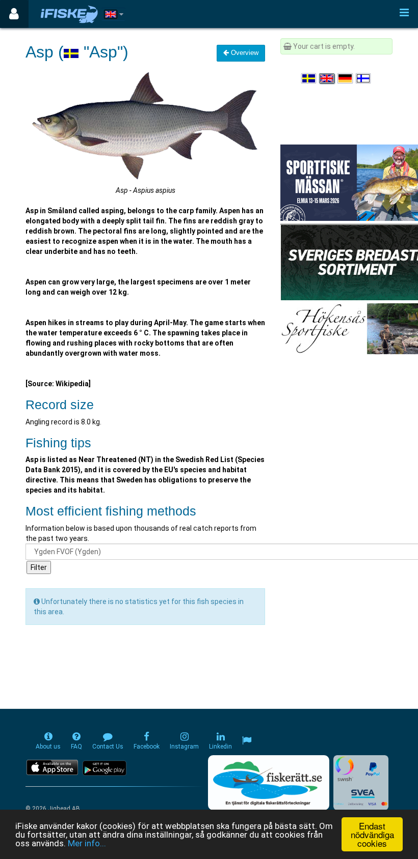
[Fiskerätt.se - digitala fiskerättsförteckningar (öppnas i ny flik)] (268, 782)
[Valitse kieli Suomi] (364, 78)
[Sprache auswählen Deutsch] (345, 78)
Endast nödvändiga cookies (372, 834)
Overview (243, 52)
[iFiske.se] (69, 14)
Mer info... (87, 843)
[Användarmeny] (14, 14)
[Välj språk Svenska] (309, 78)
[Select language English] (327, 78)
